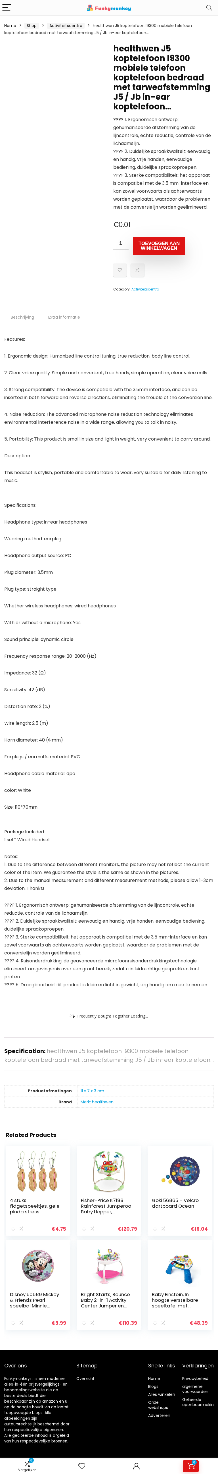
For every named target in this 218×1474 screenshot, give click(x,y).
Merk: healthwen (97, 1102)
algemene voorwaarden (195, 1389)
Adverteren (159, 1415)
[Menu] (7, 7)
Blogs (153, 1386)
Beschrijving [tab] (22, 317)
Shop (32, 25)
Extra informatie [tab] (64, 317)
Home (10, 25)
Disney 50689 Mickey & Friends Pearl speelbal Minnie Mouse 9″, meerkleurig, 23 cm (34, 1306)
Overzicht (85, 1378)
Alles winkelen (161, 1394)
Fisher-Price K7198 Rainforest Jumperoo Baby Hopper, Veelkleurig (106, 1209)
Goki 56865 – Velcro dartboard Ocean (175, 1203)
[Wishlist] (81, 1466)
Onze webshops (158, 1405)
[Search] (209, 7)
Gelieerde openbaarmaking (199, 1402)
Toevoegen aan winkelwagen (159, 246)
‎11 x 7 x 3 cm (92, 1091)
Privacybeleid (195, 1378)
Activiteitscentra (65, 25)
